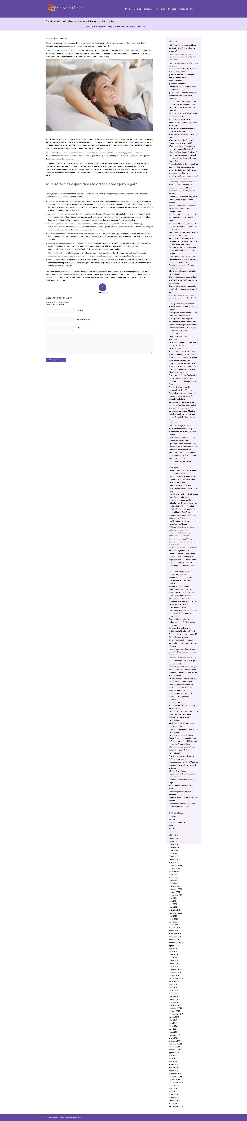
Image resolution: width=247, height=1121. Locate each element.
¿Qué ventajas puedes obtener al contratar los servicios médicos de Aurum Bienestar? (182, 158)
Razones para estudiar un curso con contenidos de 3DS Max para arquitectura (183, 613)
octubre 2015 (174, 1079)
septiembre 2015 (176, 1082)
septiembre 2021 (176, 895)
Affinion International (177, 702)
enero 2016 (173, 1070)
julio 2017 (173, 1020)
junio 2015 (173, 1091)
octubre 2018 (174, 975)
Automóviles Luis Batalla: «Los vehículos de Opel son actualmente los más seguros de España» (183, 241)
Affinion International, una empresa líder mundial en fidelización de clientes (183, 217)
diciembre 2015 (175, 1073)
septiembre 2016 (176, 1050)
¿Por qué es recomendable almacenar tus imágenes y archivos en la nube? (183, 122)
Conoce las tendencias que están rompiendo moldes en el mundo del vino (183, 289)
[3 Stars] (49, 38)
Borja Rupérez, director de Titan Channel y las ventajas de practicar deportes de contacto (183, 259)
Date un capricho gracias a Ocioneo (183, 324)
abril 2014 (173, 1103)
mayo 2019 (173, 954)
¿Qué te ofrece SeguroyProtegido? (183, 152)
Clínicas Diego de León (178, 771)
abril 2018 (173, 993)
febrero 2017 (174, 1035)
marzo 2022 (173, 880)
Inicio (96, 26)
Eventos (172, 816)
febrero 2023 (174, 859)
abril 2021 (173, 904)
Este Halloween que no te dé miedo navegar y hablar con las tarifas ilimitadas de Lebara (183, 396)
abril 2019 (173, 957)
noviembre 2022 (175, 865)
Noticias (172, 819)
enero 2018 (173, 1002)
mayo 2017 (173, 1026)
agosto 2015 (174, 1085)
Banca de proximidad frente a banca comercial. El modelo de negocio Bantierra (183, 250)
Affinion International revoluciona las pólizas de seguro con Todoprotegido (182, 208)
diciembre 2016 (175, 1041)
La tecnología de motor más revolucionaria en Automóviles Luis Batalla (183, 488)
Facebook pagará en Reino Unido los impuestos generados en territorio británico (183, 765)
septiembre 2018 (176, 978)
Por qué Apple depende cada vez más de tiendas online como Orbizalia (182, 580)
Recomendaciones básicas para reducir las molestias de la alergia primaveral (182, 622)
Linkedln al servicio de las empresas (183, 503)
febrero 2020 (174, 928)
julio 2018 (173, 984)
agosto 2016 (174, 1053)
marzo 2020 (173, 925)
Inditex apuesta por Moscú (180, 449)
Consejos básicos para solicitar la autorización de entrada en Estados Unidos (183, 307)
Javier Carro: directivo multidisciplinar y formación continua (180, 461)
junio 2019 (173, 951)
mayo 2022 (173, 874)
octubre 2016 (174, 1047)
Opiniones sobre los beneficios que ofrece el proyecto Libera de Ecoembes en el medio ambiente (183, 551)
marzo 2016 (173, 1065)
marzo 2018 (173, 996)
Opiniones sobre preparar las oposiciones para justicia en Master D (183, 565)
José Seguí (173, 467)
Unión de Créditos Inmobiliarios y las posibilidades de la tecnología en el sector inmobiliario (183, 661)
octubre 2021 (174, 892)
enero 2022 (173, 883)
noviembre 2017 (175, 1008)
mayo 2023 (173, 850)
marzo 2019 (173, 960)
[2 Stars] (48, 38)
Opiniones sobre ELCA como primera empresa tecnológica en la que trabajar (182, 542)
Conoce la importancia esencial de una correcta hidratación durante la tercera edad (183, 280)
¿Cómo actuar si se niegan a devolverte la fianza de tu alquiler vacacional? (182, 57)
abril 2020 (173, 922)
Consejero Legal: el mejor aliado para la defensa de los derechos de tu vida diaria (81, 21)
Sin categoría (174, 828)
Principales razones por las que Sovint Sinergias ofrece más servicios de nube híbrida (181, 595)
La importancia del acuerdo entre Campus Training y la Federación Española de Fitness (182, 479)
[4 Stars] (51, 38)
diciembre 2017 (175, 1005)
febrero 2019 (174, 963)
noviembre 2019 (175, 937)
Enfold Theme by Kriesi (73, 1117)
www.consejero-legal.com (70, 274)
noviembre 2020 (175, 913)
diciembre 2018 (175, 969)
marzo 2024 (173, 844)
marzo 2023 (173, 856)
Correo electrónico (84, 319)
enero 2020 (173, 931)
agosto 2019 (174, 946)
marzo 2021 (173, 907)
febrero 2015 (174, 1100)
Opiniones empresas (177, 822)
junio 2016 (173, 1058)
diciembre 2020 (175, 910)
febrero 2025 (174, 838)
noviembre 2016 (175, 1044)
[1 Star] (46, 38)
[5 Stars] (52, 38)
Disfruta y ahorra (175, 348)
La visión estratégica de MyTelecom (183, 494)
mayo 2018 (173, 990)
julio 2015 (173, 1088)
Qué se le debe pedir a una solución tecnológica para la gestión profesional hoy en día (183, 604)
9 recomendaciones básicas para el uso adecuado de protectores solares (183, 200)
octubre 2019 (174, 940)
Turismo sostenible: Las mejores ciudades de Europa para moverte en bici (182, 652)
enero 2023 (173, 862)
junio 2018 (173, 987)
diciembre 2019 (175, 934)
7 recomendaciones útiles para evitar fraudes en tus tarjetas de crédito (182, 191)
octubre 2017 (174, 1011)
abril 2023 (173, 853)
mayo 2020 (173, 919)
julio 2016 (173, 1056)
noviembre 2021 (175, 889)
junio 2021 (173, 901)
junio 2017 (173, 1023)
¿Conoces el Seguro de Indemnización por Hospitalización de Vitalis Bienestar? (182, 86)
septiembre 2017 (176, 1014)
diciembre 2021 (175, 886)
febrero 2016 (174, 1068)
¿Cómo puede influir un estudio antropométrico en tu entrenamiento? (181, 78)
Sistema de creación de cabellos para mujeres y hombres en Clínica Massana (182, 643)
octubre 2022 (174, 868)
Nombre (80, 310)
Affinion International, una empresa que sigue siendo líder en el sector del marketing (183, 226)
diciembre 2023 (175, 847)
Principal (172, 825)
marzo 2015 (173, 1097)
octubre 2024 (174, 841)
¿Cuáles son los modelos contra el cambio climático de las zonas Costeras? (182, 95)
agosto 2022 (174, 871)
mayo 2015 (173, 1094)
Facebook (173, 423)
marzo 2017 (173, 1032)
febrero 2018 (174, 999)
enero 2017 (173, 1038)
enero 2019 (173, 966)
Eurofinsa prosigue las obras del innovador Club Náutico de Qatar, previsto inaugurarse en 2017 (182, 405)
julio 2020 (173, 916)
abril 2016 (173, 1061)
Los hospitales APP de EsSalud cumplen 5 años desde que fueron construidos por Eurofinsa (182, 509)
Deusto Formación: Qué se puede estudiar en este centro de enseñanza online (182, 330)
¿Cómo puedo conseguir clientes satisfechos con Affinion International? (182, 750)
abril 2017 (173, 1029)
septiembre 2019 (176, 943)
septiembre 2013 (176, 1106)
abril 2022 (173, 877)
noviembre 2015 (175, 1076)
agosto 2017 (174, 1017)
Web (78, 328)
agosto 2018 (174, 981)
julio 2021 (173, 898)
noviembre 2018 (175, 972)
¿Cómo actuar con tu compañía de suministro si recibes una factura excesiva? (182, 48)
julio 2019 (173, 948)
